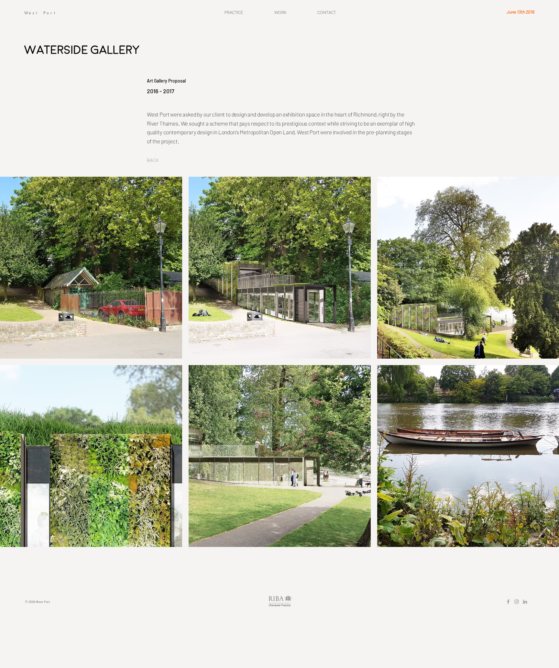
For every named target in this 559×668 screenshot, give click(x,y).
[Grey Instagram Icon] (517, 602)
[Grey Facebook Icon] (508, 602)
